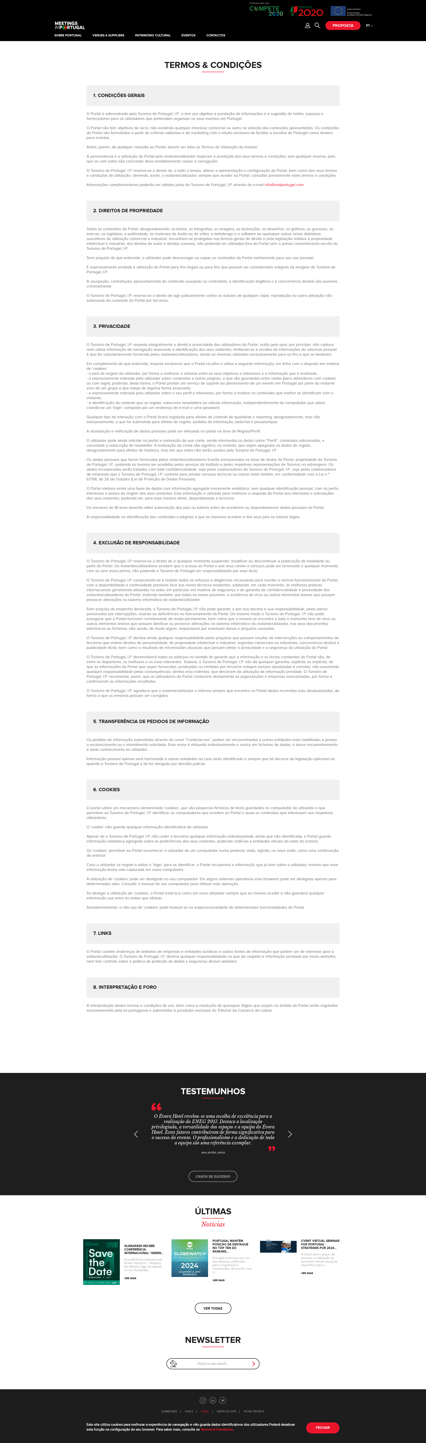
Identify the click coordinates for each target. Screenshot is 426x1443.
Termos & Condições (217, 1429)
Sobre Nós (169, 1411)
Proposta (343, 25)
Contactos (215, 35)
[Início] (69, 25)
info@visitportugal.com (284, 184)
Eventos (188, 35)
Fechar (323, 1428)
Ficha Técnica (254, 1411)
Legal (205, 1411)
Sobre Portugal (68, 35)
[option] (213, 1133)
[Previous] (137, 1134)
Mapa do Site (226, 1411)
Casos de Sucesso (213, 1177)
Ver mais (130, 1278)
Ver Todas (213, 1308)
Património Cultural (153, 35)
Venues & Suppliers (108, 35)
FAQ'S (189, 1411)
